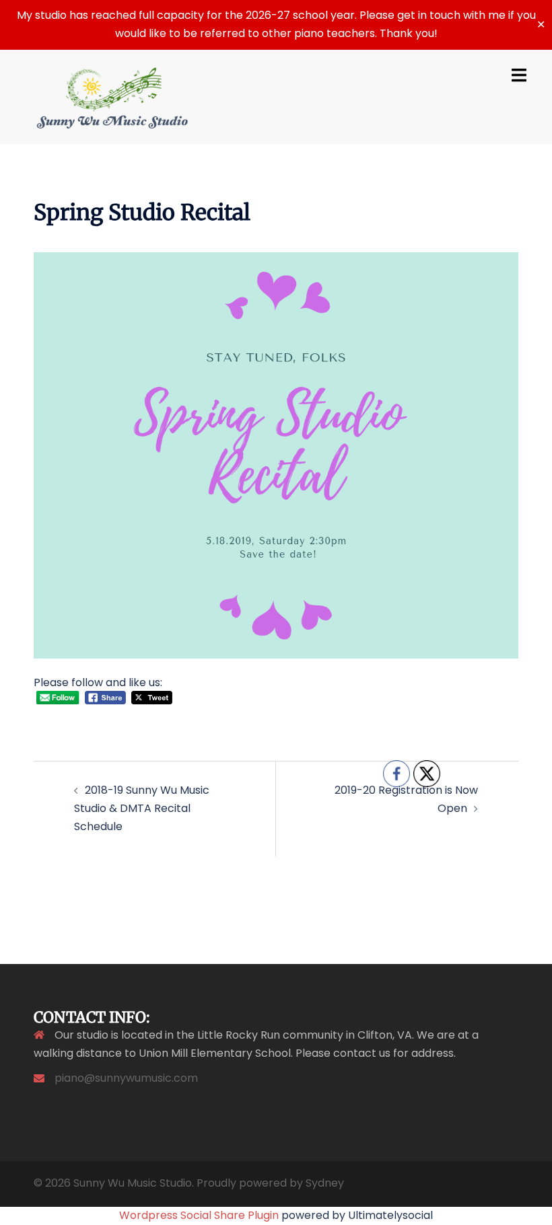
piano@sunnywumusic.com (126, 1078)
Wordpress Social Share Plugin (200, 1215)
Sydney (325, 1183)
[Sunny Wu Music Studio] (112, 96)
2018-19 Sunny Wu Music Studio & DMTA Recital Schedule (141, 808)
